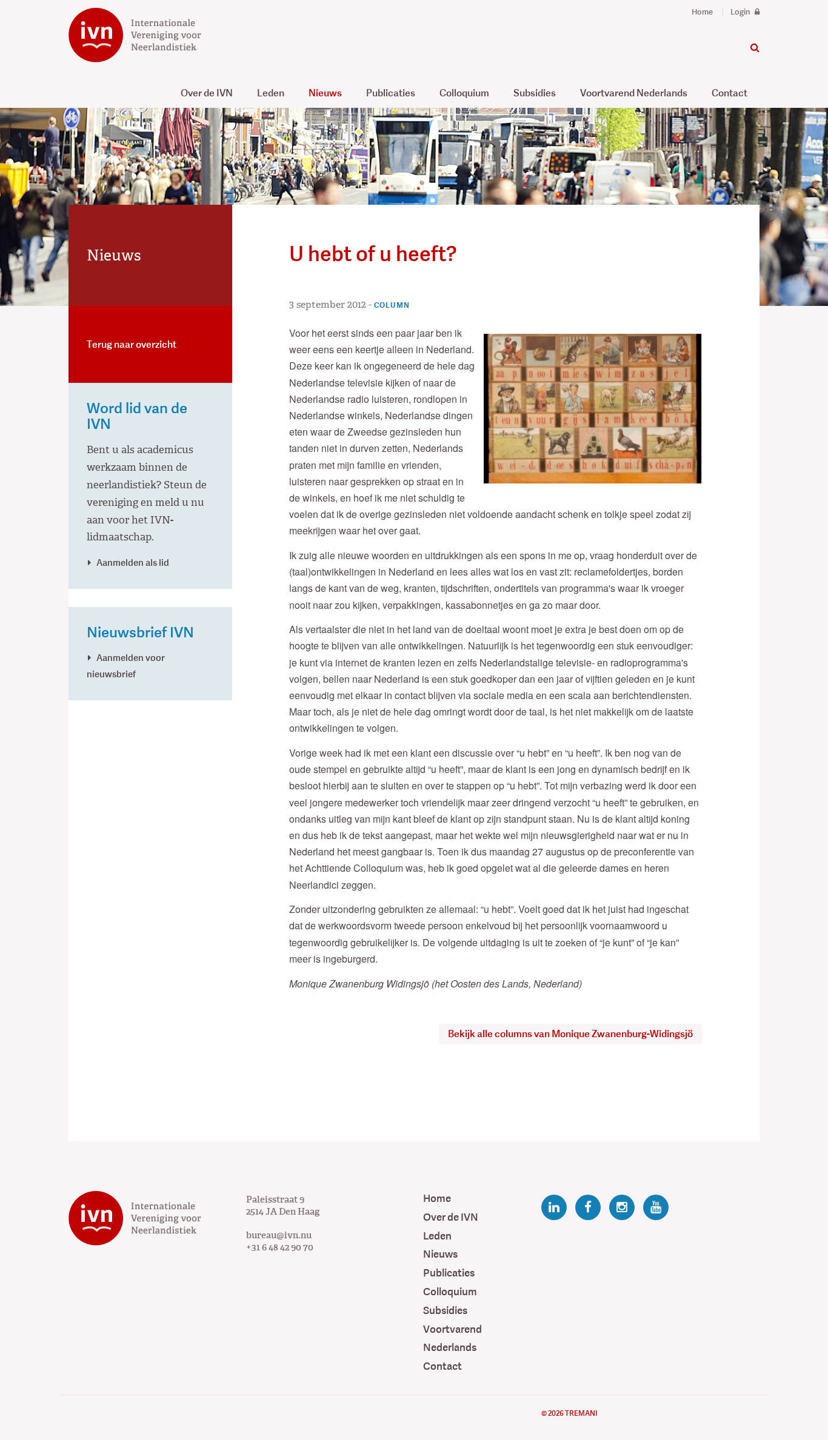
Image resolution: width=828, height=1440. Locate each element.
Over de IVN (207, 93)
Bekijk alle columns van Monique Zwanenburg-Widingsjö (570, 1033)
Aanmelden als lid (132, 562)
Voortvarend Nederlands (633, 93)
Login (741, 12)
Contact (729, 93)
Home (702, 12)
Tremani (581, 1413)
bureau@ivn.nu (279, 1235)
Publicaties (390, 93)
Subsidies (534, 93)
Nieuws (325, 93)
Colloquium (464, 93)
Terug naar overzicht (131, 344)
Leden (270, 93)
